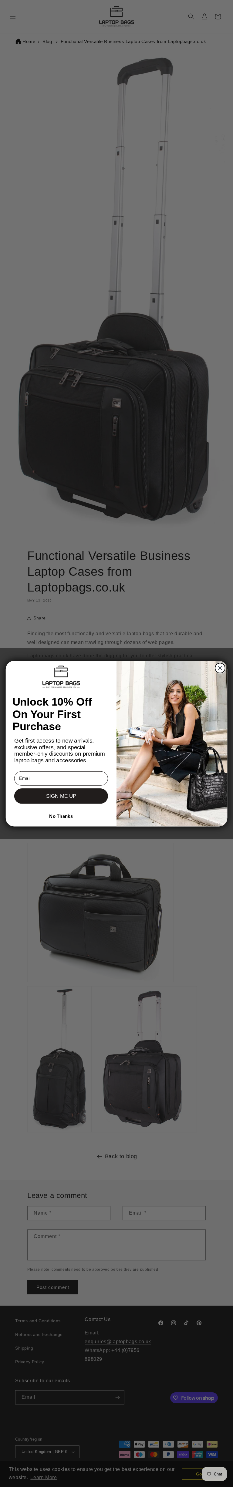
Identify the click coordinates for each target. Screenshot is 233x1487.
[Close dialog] (220, 668)
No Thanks (61, 816)
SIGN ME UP (61, 796)
